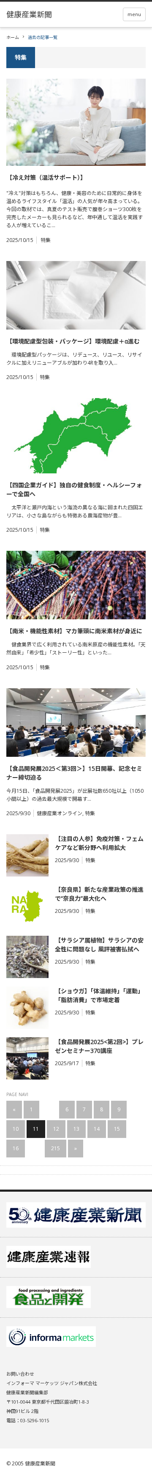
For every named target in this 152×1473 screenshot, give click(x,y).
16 (16, 1148)
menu (134, 14)
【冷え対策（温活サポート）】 (46, 177)
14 (97, 1128)
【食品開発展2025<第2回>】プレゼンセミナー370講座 (99, 1046)
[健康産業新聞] (29, 14)
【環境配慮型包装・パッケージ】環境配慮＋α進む (73, 341)
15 (117, 1128)
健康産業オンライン (59, 813)
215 (55, 1148)
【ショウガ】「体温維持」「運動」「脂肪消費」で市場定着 (99, 995)
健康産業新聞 (40, 1463)
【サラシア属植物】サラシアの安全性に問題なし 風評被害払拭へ (99, 944)
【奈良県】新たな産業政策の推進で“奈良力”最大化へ (99, 893)
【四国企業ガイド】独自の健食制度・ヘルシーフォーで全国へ (74, 489)
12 (56, 1128)
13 (76, 1128)
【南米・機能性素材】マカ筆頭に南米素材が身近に (74, 631)
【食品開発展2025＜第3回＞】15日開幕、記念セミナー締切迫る (74, 772)
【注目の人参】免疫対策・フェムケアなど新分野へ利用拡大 (99, 843)
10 (16, 1128)
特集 (46, 240)
